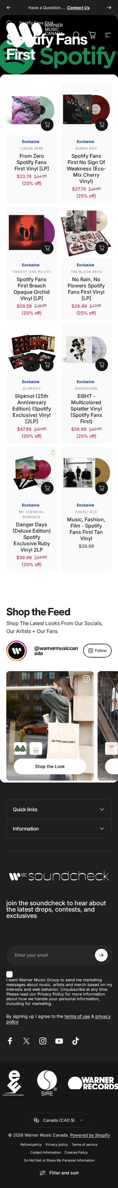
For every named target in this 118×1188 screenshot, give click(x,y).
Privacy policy (57, 1145)
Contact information (45, 1152)
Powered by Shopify (90, 1135)
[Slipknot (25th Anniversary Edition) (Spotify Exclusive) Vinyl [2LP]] (31, 349)
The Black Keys (86, 272)
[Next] (109, 7)
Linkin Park (31, 148)
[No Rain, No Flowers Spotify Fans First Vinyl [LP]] (86, 232)
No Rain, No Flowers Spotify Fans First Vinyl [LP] (86, 288)
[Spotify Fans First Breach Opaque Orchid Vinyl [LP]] (31, 232)
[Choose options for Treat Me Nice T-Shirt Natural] (111, 748)
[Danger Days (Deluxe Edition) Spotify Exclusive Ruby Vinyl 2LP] (31, 472)
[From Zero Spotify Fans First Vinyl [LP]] (31, 109)
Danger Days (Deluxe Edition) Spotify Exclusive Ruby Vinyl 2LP (32, 537)
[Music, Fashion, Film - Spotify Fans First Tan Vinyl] (86, 472)
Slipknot (32, 388)
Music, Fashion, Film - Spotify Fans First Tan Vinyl (86, 528)
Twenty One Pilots (31, 272)
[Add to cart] (47, 124)
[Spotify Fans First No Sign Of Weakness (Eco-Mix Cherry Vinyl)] (86, 109)
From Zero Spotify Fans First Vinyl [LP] (31, 162)
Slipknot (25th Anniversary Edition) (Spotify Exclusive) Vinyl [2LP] (31, 408)
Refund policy (31, 1145)
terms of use (77, 1016)
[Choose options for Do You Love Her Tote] (36, 748)
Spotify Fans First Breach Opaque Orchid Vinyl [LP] (32, 288)
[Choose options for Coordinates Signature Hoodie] (20, 748)
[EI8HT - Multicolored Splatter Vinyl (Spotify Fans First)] (86, 349)
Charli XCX (86, 512)
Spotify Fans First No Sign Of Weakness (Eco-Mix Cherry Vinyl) (86, 168)
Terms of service (85, 1145)
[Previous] (9, 7)
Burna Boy (86, 148)
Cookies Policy (76, 1152)
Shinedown (86, 388)
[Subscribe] (101, 955)
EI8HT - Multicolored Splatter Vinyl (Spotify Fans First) (86, 408)
